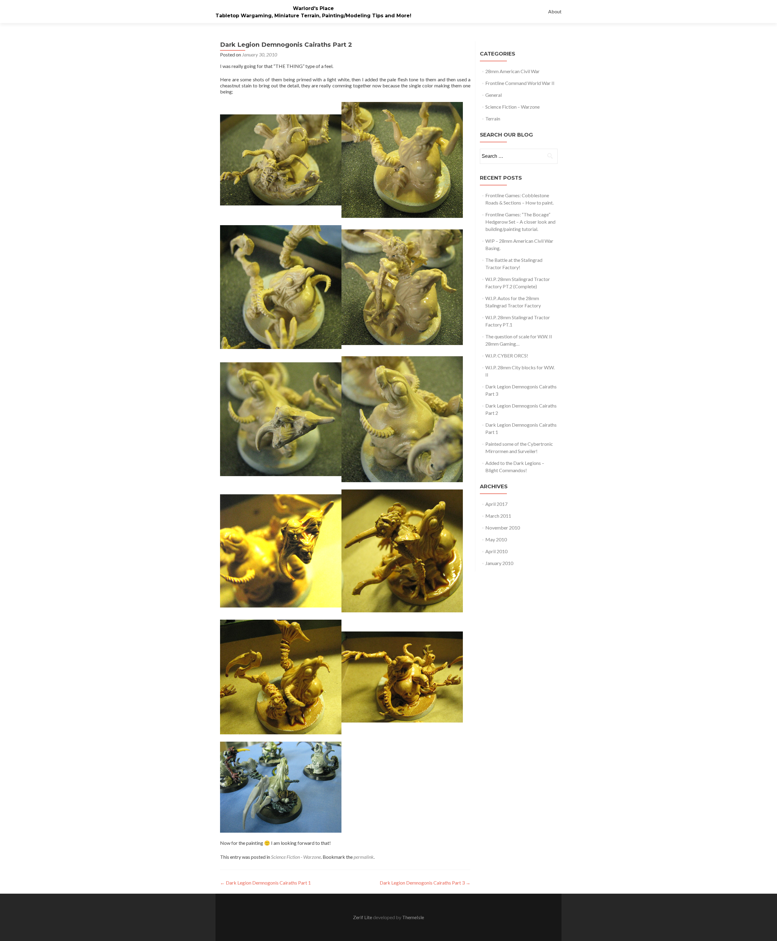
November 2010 (502, 527)
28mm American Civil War (512, 71)
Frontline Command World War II (520, 83)
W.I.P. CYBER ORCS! (506, 355)
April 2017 (496, 504)
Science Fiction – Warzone (512, 107)
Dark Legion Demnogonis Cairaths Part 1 (265, 882)
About (555, 11)
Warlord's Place (313, 8)
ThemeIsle (413, 917)
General (493, 95)
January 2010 (499, 563)
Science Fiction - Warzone (296, 857)
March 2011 (498, 516)
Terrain (492, 118)
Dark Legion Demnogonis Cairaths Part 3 (425, 882)
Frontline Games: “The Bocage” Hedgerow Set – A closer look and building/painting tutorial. (520, 222)
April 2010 (496, 551)
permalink (364, 857)
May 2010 (496, 539)
